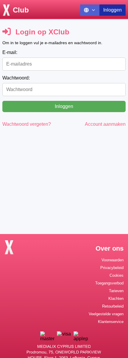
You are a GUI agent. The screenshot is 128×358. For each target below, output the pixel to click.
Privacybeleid (112, 267)
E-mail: (9, 52)
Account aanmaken (105, 124)
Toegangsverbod (109, 283)
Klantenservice (111, 321)
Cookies (117, 275)
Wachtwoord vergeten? (26, 124)
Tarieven (116, 291)
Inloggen (112, 9)
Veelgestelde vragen (106, 314)
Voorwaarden (113, 260)
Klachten (116, 298)
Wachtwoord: (16, 77)
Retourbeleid (113, 306)
